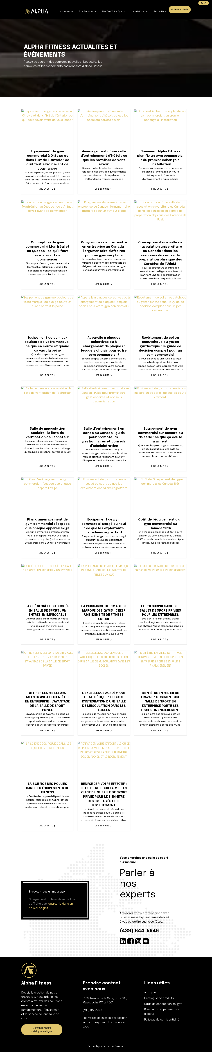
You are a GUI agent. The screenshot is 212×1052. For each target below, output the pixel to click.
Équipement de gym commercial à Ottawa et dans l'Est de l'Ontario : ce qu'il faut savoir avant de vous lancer (47, 160)
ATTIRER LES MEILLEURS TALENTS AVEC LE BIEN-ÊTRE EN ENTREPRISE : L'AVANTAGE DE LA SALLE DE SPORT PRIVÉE (47, 701)
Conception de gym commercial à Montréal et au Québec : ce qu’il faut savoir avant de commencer (47, 251)
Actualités (160, 12)
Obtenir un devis (179, 9)
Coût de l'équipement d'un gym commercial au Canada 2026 (160, 524)
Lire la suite (45, 189)
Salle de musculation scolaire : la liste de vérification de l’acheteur (47, 433)
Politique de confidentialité (161, 1019)
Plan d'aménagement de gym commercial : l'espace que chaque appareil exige (47, 524)
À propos (65, 12)
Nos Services (86, 12)
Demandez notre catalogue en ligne (42, 1030)
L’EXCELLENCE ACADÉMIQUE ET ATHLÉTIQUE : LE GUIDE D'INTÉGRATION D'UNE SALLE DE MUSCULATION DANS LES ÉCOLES (104, 701)
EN (204, 3)
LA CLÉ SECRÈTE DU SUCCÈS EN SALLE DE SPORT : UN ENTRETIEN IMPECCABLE (48, 611)
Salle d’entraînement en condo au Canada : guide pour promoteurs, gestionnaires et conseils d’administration (104, 437)
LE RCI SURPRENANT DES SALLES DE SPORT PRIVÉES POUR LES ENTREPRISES (160, 611)
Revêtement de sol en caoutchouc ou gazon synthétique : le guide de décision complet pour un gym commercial (160, 346)
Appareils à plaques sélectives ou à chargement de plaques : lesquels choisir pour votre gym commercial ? (104, 346)
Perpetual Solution (113, 1046)
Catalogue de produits (159, 998)
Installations (138, 12)
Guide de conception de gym (163, 1004)
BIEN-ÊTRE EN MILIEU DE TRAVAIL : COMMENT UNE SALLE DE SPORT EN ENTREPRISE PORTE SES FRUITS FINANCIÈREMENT (160, 701)
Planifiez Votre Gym (112, 12)
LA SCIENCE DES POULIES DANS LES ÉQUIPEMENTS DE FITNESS (47, 788)
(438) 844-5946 (139, 930)
